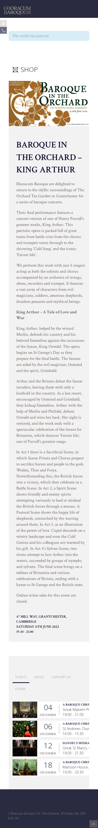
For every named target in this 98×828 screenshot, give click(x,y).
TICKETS (21, 677)
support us (61, 677)
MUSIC (39, 677)
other (20, 689)
